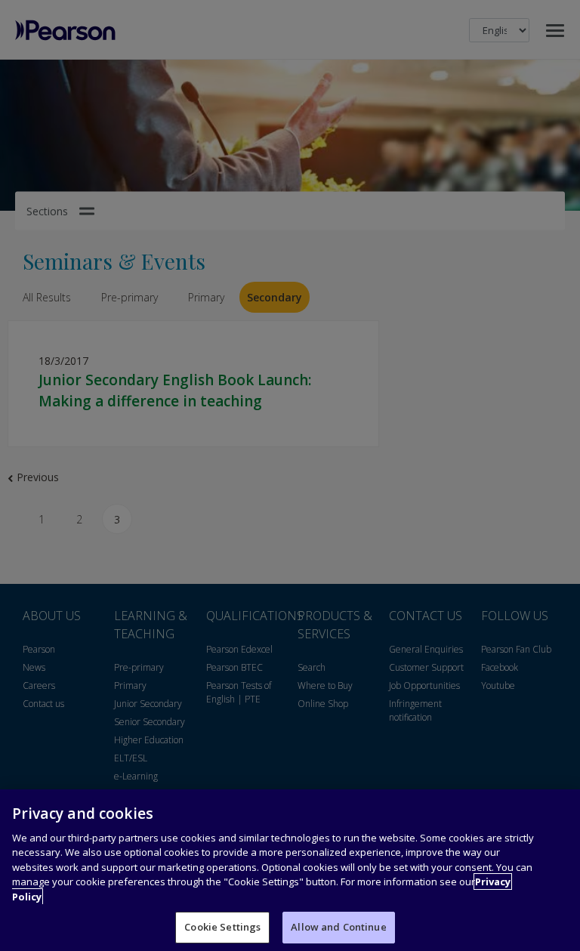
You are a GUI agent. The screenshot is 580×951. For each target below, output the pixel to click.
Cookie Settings (222, 927)
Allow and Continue (338, 927)
